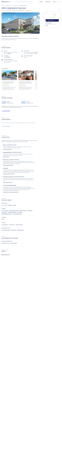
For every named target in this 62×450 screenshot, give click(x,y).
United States (8, 5)
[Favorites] (59, 1)
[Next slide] (37, 80)
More (36, 53)
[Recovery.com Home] (6, 1)
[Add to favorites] (59, 10)
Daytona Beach (16, 5)
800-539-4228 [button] (6, 126)
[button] (52, 20)
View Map (9, 53)
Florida (12, 5)
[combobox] (25, 2)
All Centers (3, 5)
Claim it (47, 25)
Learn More (8, 57)
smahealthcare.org (49, 22)
